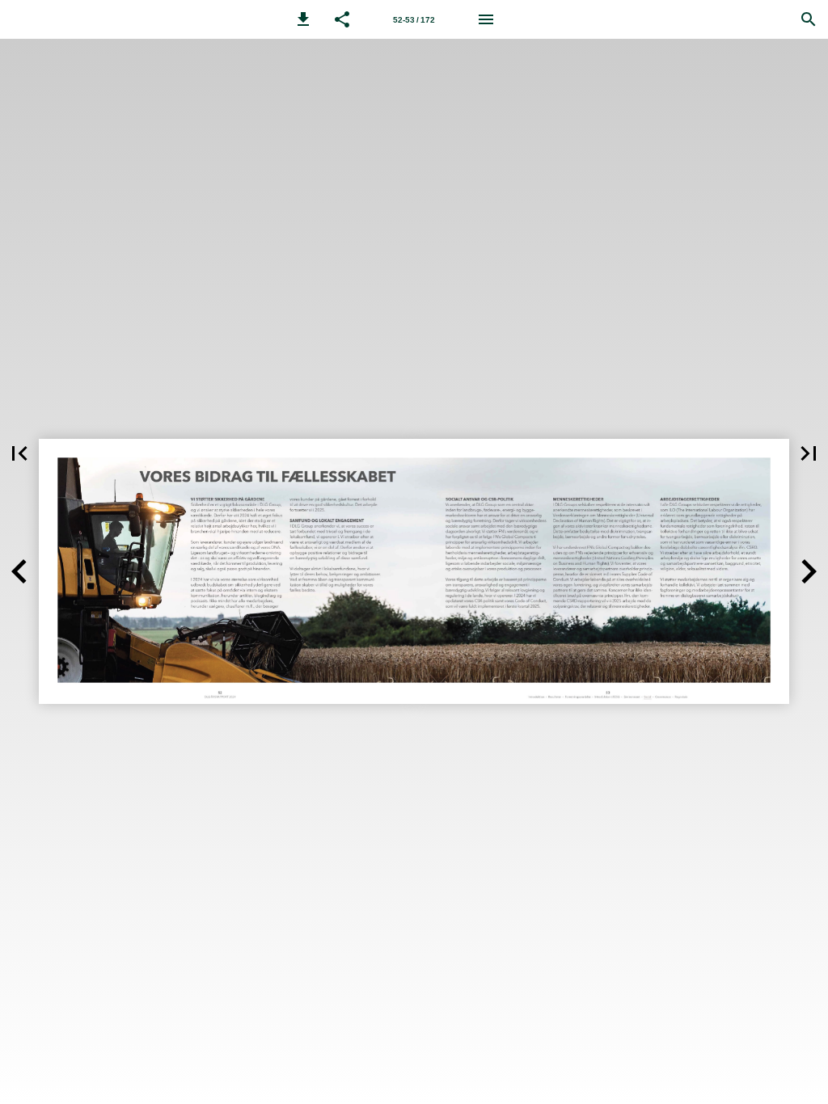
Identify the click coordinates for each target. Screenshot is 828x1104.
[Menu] (486, 19)
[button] (303, 19)
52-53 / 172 (414, 19)
